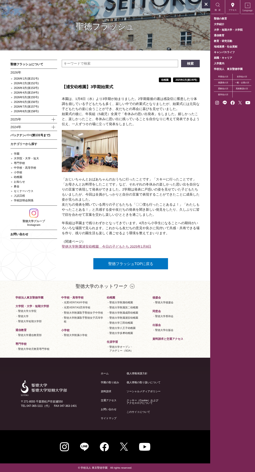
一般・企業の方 (242, 82)
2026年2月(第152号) (26, 83)
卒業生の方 (223, 76)
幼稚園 (18, 177)
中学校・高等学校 (25, 167)
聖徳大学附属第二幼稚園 (123, 307)
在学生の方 (242, 76)
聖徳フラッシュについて (26, 64)
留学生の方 (223, 94)
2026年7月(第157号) (26, 106)
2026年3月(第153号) (26, 87)
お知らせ (19, 181)
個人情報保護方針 (137, 373)
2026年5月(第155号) (26, 97)
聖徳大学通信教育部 (30, 335)
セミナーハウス (23, 191)
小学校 (18, 172)
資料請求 (106, 391)
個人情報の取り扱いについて (144, 382)
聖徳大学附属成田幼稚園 (123, 312)
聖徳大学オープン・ (121, 348)
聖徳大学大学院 (27, 310)
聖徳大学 (23, 316)
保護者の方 (223, 82)
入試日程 (19, 195)
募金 (16, 186)
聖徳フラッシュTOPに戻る (130, 264)
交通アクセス (108, 400)
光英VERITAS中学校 (76, 302)
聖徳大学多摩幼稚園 (121, 333)
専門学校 (19, 163)
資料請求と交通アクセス (168, 338)
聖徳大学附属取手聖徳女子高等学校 (83, 319)
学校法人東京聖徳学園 (29, 297)
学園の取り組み (110, 382)
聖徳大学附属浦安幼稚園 (123, 317)
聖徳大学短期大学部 (30, 321)
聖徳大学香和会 (164, 316)
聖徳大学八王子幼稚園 (122, 327)
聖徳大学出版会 (164, 330)
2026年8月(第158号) (26, 111)
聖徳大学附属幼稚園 (121, 302)
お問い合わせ (19, 234)
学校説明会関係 (23, 200)
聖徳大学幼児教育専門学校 (33, 348)
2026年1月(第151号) (26, 78)
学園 (16, 153)
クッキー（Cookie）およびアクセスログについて (142, 401)
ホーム (105, 373)
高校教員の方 (242, 88)
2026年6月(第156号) (26, 101)
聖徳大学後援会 (164, 302)
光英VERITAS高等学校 (77, 307)
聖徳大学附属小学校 (75, 335)
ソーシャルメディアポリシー (144, 391)
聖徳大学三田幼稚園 (121, 322)
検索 (190, 63)
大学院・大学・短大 (26, 158)
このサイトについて (138, 411)
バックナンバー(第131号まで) (30, 135)
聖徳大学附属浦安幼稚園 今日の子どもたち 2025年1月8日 (106, 246)
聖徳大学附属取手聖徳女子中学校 (83, 312)
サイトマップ (108, 418)
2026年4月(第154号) (26, 92)
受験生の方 (223, 88)
